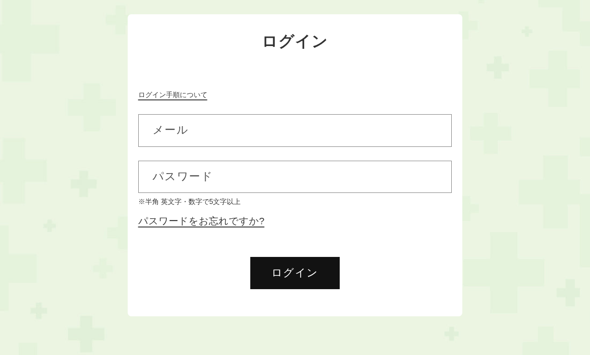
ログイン (295, 273)
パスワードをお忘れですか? (201, 221)
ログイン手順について (172, 95)
